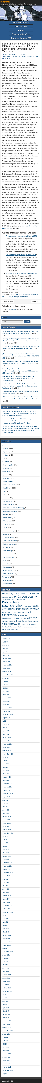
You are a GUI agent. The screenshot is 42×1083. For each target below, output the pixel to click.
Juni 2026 (5, 645)
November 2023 (7, 747)
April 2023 (5, 770)
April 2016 (5, 1047)
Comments (7, 58)
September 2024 (7, 714)
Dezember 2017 (7, 981)
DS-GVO (31, 609)
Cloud (4, 597)
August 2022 (6, 797)
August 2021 (6, 836)
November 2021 (7, 826)
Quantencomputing (8, 557)
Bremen (27, 594)
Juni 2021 (5, 843)
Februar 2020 (6, 896)
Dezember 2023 (7, 744)
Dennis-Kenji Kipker (10, 54)
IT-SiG (16, 618)
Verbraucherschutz (8, 570)
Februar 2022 (6, 816)
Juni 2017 (5, 1001)
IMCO (4, 296)
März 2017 (5, 1011)
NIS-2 (5, 624)
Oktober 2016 (6, 1027)
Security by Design (13, 296)
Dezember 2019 (7, 902)
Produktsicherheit (7, 554)
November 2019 (7, 905)
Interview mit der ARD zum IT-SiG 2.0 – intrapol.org (18, 419)
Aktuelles (7, 56)
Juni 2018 (5, 961)
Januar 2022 (6, 820)
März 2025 (5, 695)
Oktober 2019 (6, 909)
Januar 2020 (6, 899)
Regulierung (33, 624)
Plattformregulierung (8, 544)
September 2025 (7, 675)
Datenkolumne (21, 600)
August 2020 (6, 876)
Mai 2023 (5, 767)
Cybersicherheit (6, 600)
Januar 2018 (6, 978)
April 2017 (5, 1008)
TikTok (10, 627)
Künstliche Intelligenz (9, 531)
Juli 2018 (5, 958)
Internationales (7, 518)
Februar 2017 (6, 1014)
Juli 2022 (5, 800)
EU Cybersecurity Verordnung (28, 294)
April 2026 (5, 652)
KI (28, 618)
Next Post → (36, 301)
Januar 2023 (6, 780)
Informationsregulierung (9, 511)
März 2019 (5, 932)
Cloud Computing (7, 465)
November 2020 (7, 866)
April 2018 (5, 968)
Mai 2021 (5, 846)
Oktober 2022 (6, 790)
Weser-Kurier (6, 629)
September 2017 (7, 991)
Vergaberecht (6, 577)
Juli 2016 (5, 1037)
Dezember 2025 (7, 665)
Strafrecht (5, 564)
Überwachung (6, 567)
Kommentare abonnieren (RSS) (21, 38)
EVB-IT (4, 494)
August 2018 (6, 955)
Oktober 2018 (6, 948)
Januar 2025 (6, 701)
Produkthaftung (7, 550)
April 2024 (5, 731)
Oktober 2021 (6, 830)
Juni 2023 (5, 764)
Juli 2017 (5, 998)
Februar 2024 (6, 737)
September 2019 (7, 912)
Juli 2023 (5, 760)
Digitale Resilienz (7, 481)
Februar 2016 (6, 1054)
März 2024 (5, 734)
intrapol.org (5, 1)
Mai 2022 (5, 807)
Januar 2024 (6, 741)
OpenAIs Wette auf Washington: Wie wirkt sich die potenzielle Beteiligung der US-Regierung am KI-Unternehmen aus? (18, 378)
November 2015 (7, 1064)
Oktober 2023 (6, 750)
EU (17, 294)
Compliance (6, 468)
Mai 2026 (5, 648)
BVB (3, 458)
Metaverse (5, 534)
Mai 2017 (5, 1004)
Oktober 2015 (6, 1067)
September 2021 (7, 833)
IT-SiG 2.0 (22, 618)
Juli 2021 (5, 840)
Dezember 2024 (7, 704)
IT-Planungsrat (7, 521)
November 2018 (7, 945)
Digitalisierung (6, 488)
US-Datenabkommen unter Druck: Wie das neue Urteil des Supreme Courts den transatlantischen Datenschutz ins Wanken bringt (20, 386)
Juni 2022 (5, 803)
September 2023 (7, 754)
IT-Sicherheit (28, 56)
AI (3, 594)
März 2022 (5, 813)
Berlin (18, 594)
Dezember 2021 (7, 823)
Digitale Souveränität (8, 485)
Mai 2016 (5, 1044)
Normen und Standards (9, 541)
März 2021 (5, 853)
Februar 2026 (6, 658)
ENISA (13, 294)
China (36, 594)
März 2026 (5, 655)
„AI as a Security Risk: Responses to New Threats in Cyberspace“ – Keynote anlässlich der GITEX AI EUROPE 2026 (20, 356)
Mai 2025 (5, 688)
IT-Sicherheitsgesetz (22, 615)
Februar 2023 (6, 777)
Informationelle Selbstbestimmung (13, 508)
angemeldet (12, 309)
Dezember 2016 (7, 1021)
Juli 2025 (5, 681)
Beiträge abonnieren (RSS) (21, 34)
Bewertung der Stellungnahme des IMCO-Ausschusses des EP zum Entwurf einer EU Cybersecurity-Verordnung (20, 47)
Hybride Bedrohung (8, 504)
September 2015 (7, 1070)
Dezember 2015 (7, 1060)
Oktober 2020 (6, 869)
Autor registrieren (21, 26)
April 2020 (5, 889)
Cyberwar (5, 475)
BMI (22, 594)
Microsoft (36, 621)
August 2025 (6, 678)
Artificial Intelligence (10, 594)
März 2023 (5, 774)
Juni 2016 (5, 1041)
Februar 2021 (6, 856)
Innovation (5, 514)
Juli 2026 (5, 642)
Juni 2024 (5, 724)
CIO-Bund (5, 461)
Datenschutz (6, 478)
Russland (5, 627)
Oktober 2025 (6, 671)
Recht (4, 560)
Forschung (5, 498)
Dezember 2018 (7, 942)
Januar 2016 (6, 1057)
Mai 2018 (5, 965)
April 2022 (5, 810)
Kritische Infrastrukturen (9, 621)
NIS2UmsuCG (14, 624)
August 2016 (6, 1034)
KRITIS (35, 56)
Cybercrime (6, 471)
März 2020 (5, 892)
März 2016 (5, 1050)
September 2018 (7, 952)
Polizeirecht (6, 547)
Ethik (4, 491)
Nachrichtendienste (8, 537)
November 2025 (7, 668)
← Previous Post (7, 301)
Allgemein (14, 56)
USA (19, 627)
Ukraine (15, 627)
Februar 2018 (6, 975)
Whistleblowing (7, 583)
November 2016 (7, 1024)
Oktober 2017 (6, 988)
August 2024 (6, 718)
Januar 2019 (6, 938)
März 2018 (5, 971)
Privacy (23, 624)
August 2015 (6, 1073)
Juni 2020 (5, 882)
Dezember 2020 (7, 863)
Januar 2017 (6, 1017)
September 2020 (7, 872)
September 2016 (7, 1031)
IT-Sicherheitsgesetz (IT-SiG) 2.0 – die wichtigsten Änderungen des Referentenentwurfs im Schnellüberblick (20, 431)
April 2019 (5, 928)
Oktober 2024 (6, 711)
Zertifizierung (23, 296)
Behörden (20, 56)
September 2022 (7, 793)
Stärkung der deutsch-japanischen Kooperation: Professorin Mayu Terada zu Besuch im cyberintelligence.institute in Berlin (21, 341)
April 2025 (5, 691)
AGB (3, 445)
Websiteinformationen (19, 23)
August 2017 (6, 994)
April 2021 (5, 849)
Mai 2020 (5, 886)
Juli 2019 (5, 919)
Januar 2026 (6, 662)
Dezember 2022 (7, 783)
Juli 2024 (5, 721)
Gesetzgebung (7, 501)
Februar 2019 (6, 935)
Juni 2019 (5, 922)
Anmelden (21, 30)
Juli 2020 (5, 879)
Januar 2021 (6, 859)
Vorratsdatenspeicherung (29, 627)
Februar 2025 (6, 698)
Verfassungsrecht (7, 574)
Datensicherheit (12, 605)
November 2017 (7, 985)
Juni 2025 (5, 685)
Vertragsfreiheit (7, 580)
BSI (32, 593)
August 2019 (6, 915)
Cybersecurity (27, 596)
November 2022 (7, 787)
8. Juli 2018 (22, 54)
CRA (15, 597)
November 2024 (7, 708)
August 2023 (6, 757)
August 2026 (6, 638)
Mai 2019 (5, 925)
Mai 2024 (5, 727)
